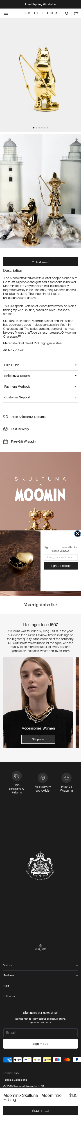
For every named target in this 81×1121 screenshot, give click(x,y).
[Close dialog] (77, 533)
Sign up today (61, 566)
